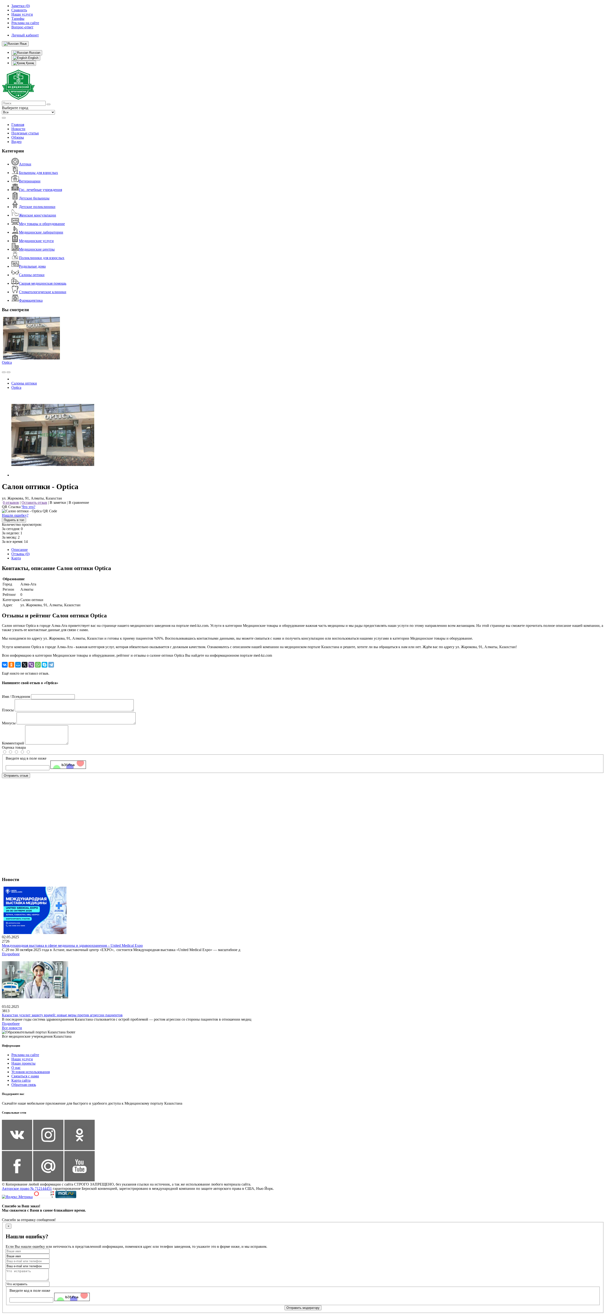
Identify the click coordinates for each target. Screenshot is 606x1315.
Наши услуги (22, 1059)
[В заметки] (8, 372)
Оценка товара (14, 747)
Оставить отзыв (34, 502)
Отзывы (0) (20, 554)
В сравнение (79, 502)
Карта (16, 558)
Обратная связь (23, 1085)
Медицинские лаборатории (41, 232)
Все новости (12, 1028)
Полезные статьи (25, 133)
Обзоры (17, 137)
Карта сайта (21, 1080)
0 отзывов (11, 502)
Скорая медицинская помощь (42, 283)
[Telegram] (51, 665)
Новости (18, 129)
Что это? (28, 507)
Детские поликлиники (37, 207)
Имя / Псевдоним (16, 697)
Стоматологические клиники (42, 292)
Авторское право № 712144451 (27, 1189)
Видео (16, 142)
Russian (34, 52)
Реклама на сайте (25, 1055)
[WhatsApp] (38, 665)
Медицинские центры (37, 249)
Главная (17, 125)
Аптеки (25, 164)
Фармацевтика (31, 300)
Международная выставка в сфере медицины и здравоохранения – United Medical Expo (72, 945)
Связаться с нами (25, 1076)
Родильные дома (32, 266)
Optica (7, 362)
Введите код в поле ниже (26, 758)
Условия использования (30, 1072)
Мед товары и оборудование (42, 224)
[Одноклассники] (11, 665)
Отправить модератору (303, 1308)
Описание (19, 550)
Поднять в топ (14, 520)
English (32, 58)
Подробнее (11, 954)
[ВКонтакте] (5, 665)
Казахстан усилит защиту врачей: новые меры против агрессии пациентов (62, 1015)
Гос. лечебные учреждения (40, 190)
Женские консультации (37, 215)
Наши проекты (23, 1063)
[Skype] (44, 665)
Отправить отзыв (16, 775)
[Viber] (31, 665)
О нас (16, 1068)
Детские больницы (34, 198)
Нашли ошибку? (15, 515)
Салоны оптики (32, 275)
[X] (24, 665)
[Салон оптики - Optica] (52, 475)
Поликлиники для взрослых (41, 258)
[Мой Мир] (18, 665)
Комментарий (13, 743)
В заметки (58, 502)
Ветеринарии (29, 181)
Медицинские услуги (36, 241)
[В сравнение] (4, 372)
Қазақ (29, 63)
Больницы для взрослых (38, 173)
